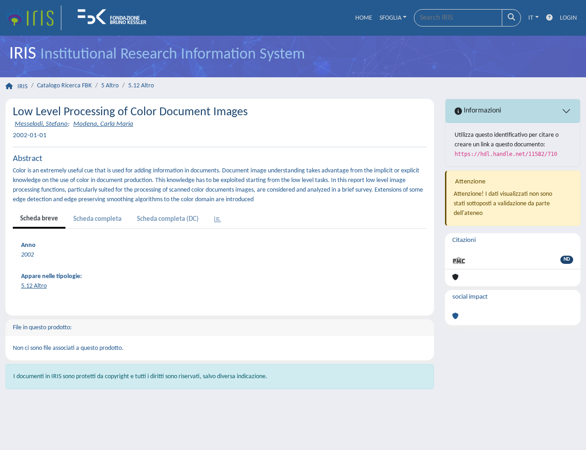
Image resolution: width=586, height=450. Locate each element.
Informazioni (481, 110)
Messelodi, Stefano (41, 124)
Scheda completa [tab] (97, 219)
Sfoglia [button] (391, 18)
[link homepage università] (115, 17)
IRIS (22, 86)
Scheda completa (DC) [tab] (168, 219)
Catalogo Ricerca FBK (64, 85)
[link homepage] (33, 17)
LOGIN (568, 18)
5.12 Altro (141, 85)
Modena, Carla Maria (103, 124)
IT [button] (530, 18)
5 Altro (110, 85)
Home (363, 18)
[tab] (217, 220)
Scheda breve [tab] (39, 218)
